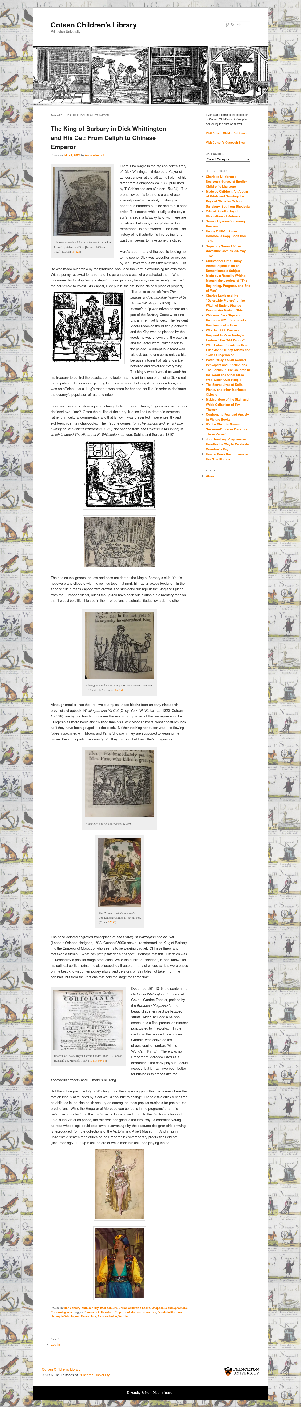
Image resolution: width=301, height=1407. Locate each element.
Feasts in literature (170, 1312)
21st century (108, 1308)
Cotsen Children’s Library (94, 24)
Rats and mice (107, 1316)
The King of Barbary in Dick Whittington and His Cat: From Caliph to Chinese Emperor (108, 137)
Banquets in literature (98, 1312)
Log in (55, 1344)
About (210, 476)
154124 (75, 251)
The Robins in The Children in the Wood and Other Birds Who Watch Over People (228, 375)
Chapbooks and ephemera (169, 1308)
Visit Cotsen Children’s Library (226, 133)
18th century (71, 1308)
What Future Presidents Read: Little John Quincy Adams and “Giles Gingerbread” (228, 350)
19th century (90, 1308)
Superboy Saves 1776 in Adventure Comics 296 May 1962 (226, 251)
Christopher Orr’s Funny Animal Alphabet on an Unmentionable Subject (224, 265)
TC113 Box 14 (97, 1060)
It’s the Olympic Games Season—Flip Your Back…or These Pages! (226, 429)
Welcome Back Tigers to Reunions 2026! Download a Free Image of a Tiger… (226, 320)
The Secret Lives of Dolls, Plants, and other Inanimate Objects (226, 389)
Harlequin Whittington (65, 1316)
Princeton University (241, 1371)
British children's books (134, 1308)
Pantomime (88, 1316)
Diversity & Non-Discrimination (150, 1392)
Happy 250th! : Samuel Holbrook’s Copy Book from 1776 (226, 236)
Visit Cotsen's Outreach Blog (225, 142)
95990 (111, 922)
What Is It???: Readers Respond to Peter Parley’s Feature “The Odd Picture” (226, 335)
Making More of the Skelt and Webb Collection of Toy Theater (227, 404)
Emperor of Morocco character (135, 1312)
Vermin (123, 1316)
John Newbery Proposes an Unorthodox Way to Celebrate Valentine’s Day (227, 444)
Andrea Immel (94, 155)
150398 (119, 690)
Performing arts (61, 1312)
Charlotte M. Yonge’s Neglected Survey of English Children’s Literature (226, 181)
